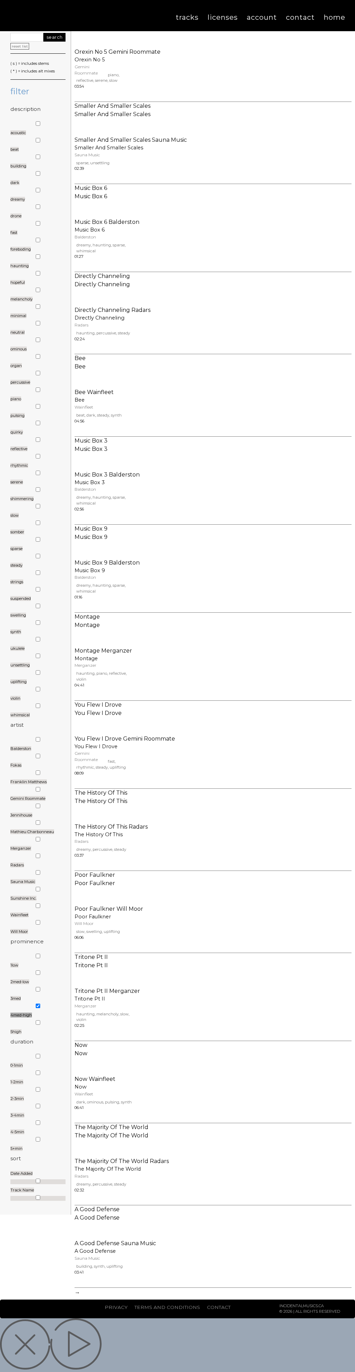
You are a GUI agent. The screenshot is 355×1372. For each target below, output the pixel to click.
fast (111, 761)
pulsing (112, 1102)
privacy (116, 1307)
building (84, 1266)
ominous (95, 1102)
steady (124, 333)
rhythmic (85, 767)
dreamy (83, 245)
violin (81, 679)
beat (80, 415)
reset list (20, 46)
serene (101, 80)
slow (113, 80)
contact (219, 1307)
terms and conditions (167, 1307)
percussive (106, 333)
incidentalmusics (63, 15)
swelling (94, 931)
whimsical (86, 250)
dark (90, 415)
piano (113, 74)
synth (116, 415)
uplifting (118, 767)
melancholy (107, 1014)
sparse (82, 162)
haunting (102, 245)
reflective (84, 80)
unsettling (100, 162)
